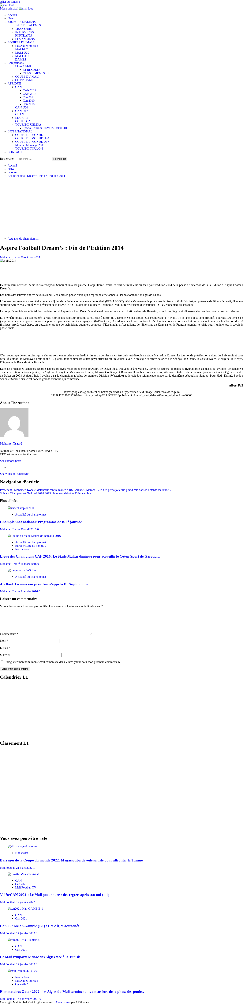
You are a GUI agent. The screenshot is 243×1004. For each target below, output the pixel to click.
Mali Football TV (25, 887)
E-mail (5, 647)
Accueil (12, 15)
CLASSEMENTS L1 (36, 73)
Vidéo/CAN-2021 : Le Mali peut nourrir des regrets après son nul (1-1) (54, 895)
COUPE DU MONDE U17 (32, 141)
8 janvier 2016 (30, 591)
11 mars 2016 (29, 563)
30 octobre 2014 (31, 257)
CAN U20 (21, 107)
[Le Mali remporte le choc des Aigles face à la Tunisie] (23, 939)
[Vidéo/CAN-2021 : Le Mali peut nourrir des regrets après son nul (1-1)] (23, 874)
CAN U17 (21, 110)
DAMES (20, 59)
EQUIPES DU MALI (21, 42)
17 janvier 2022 (26, 902)
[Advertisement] (121, 207)
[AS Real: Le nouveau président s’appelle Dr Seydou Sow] (22, 570)
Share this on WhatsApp (14, 473)
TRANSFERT (24, 28)
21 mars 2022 (24, 867)
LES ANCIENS (25, 39)
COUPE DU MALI (27, 76)
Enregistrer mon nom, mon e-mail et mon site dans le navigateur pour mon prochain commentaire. (63, 662)
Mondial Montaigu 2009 (29, 145)
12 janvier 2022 (26, 964)
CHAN (19, 114)
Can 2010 (29, 100)
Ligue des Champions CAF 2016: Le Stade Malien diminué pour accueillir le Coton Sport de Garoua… (80, 556)
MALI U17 (22, 56)
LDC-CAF (21, 117)
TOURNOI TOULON (29, 148)
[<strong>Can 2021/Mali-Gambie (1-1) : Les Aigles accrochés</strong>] (25, 908)
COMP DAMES (25, 80)
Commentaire (9, 634)
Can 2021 (21, 884)
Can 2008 (29, 104)
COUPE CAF (23, 121)
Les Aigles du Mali (26, 45)
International (22, 549)
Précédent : (85, 490)
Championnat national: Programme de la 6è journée (41, 522)
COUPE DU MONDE (29, 134)
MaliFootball (8, 867)
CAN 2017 (29, 90)
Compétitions (16, 63)
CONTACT (15, 152)
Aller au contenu (10, 1)
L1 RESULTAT (32, 69)
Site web (5, 654)
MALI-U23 (22, 49)
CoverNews (63, 1002)
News (11, 18)
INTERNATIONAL (20, 131)
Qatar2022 (21, 984)
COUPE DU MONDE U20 (32, 138)
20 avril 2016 (29, 529)
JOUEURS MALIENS (22, 21)
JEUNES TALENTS (28, 25)
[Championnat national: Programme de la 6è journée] (21, 508)
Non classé (21, 852)
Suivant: (45, 493)
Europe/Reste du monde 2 (30, 545)
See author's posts (10, 460)
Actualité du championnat (23, 238)
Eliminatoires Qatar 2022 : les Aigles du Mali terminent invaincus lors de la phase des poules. (72, 992)
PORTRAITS (23, 35)
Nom (4, 640)
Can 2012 (29, 97)
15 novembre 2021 (27, 998)
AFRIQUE (14, 83)
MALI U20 (22, 52)
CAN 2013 (29, 93)
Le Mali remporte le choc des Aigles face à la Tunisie (40, 957)
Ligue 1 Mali (23, 66)
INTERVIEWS (24, 32)
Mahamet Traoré (10, 257)
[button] (9, 8)
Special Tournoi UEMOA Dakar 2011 (46, 128)
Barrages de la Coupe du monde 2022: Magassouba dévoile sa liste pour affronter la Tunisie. (72, 860)
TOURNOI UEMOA (28, 124)
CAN (18, 86)
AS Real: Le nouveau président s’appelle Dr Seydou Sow (44, 584)
